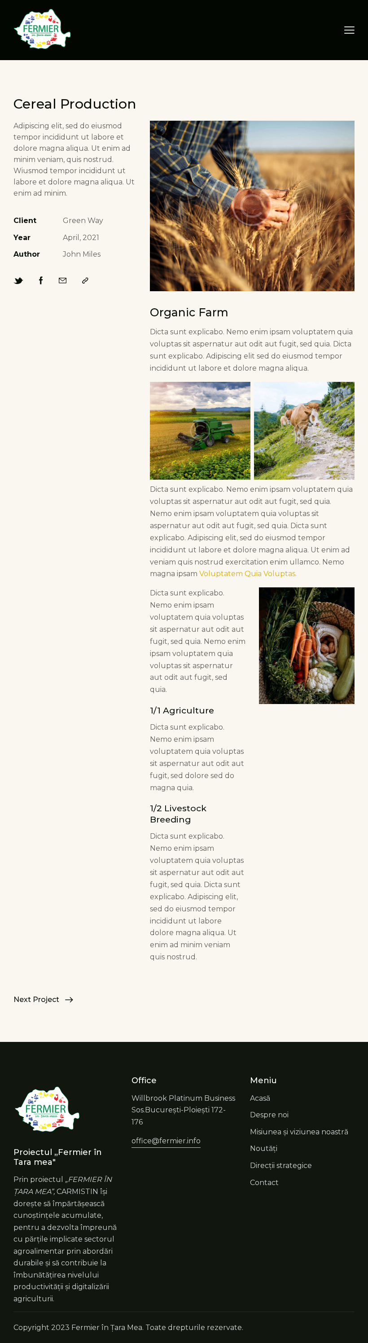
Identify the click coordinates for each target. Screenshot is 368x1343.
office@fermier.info (166, 1141)
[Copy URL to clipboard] (85, 281)
